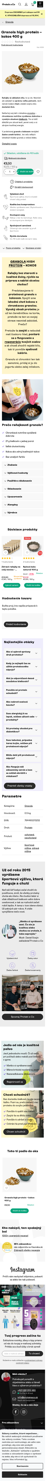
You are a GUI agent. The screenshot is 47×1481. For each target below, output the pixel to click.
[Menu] (40, 4)
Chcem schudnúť (16, 1132)
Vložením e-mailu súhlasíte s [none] (22, 1362)
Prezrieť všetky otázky (19, 786)
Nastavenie (22, 1466)
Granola (29, 806)
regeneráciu (13, 342)
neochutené (30, 838)
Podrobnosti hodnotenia (12, 45)
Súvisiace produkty (34, 248)
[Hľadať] (19, 4)
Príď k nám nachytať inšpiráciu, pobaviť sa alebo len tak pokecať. (23, 1278)
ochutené (29, 835)
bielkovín (23, 119)
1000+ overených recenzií (15, 1236)
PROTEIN (15, 265)
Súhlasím (22, 1475)
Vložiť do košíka (27, 172)
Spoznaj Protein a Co (22, 1017)
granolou (31, 113)
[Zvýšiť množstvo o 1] (13, 172)
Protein (28, 828)
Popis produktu (13, 248)
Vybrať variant (11, 585)
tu (26, 1459)
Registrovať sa (15, 1082)
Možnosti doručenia (17, 158)
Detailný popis (9, 144)
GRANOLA (18, 261)
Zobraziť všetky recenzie (27, 1250)
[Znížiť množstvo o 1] (5, 172)
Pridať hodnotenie (16, 624)
